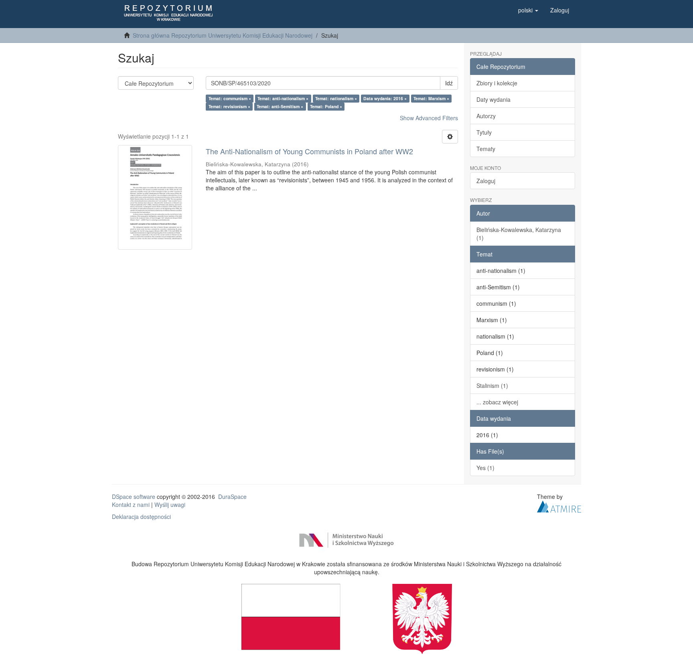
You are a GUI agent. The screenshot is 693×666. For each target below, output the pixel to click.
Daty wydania (493, 99)
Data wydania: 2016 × (385, 98)
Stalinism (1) (492, 385)
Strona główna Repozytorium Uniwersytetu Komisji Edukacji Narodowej (222, 35)
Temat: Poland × (326, 106)
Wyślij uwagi (169, 505)
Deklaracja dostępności (141, 517)
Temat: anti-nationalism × (282, 98)
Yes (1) (485, 468)
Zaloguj (485, 181)
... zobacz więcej (497, 402)
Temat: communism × (230, 98)
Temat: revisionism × (229, 106)
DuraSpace (232, 496)
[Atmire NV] (559, 505)
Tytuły (484, 132)
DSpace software (133, 496)
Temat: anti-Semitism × (280, 106)
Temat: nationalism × (336, 98)
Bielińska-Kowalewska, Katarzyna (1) (518, 234)
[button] (528, 10)
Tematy (485, 149)
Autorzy (486, 116)
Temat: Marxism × (431, 98)
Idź (449, 83)
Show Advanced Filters (429, 118)
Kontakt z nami (131, 505)
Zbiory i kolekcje (496, 83)
